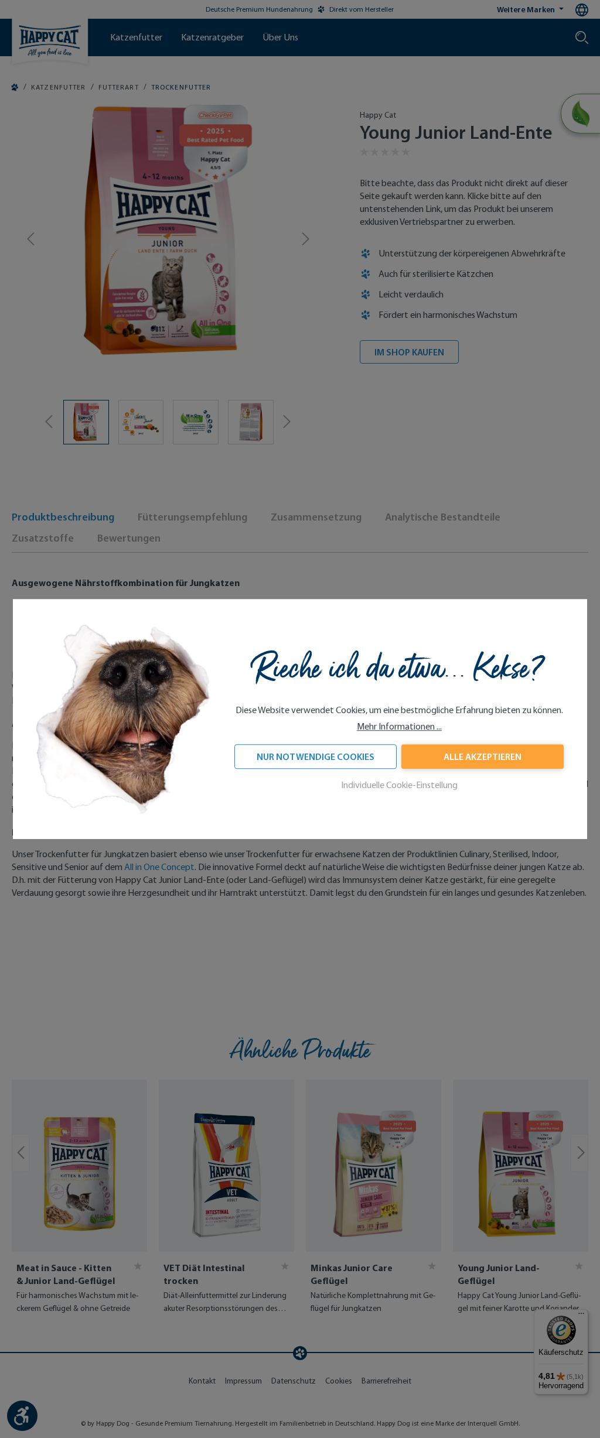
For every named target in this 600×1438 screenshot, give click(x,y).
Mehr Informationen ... (399, 726)
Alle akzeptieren (482, 756)
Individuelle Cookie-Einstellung (399, 784)
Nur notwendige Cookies (315, 756)
